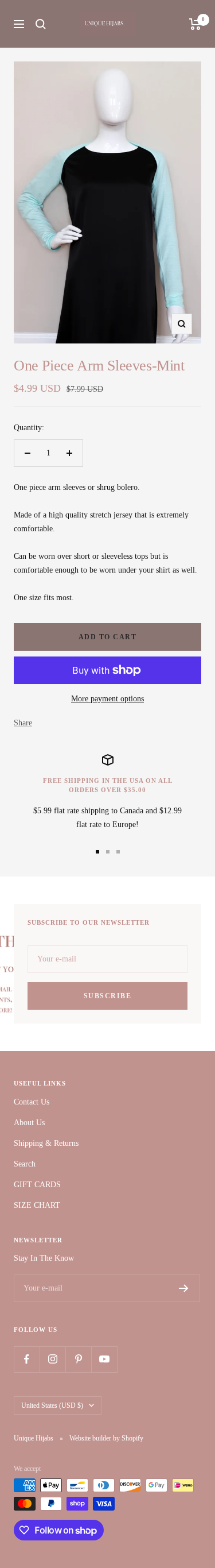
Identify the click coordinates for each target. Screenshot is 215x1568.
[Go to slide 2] (108, 851)
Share (23, 723)
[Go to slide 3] (118, 851)
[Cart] (195, 24)
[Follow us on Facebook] (27, 1359)
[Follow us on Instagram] (52, 1359)
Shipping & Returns (46, 1143)
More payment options (107, 698)
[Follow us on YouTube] (104, 1359)
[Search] (41, 24)
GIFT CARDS (37, 1184)
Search (25, 1164)
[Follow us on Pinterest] (78, 1359)
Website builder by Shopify (106, 1438)
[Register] (184, 1288)
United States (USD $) (52, 1405)
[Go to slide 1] (97, 851)
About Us (29, 1122)
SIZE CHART (37, 1205)
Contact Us (31, 1102)
